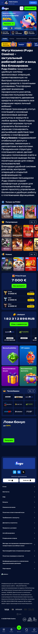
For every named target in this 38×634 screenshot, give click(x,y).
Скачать (33, 2)
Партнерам (7, 568)
